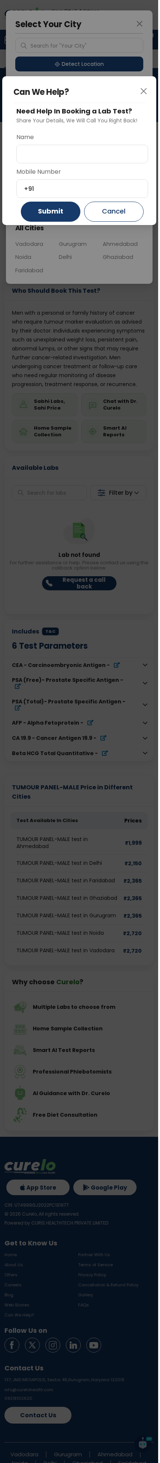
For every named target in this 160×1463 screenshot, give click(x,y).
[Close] (146, 95)
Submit (50, 211)
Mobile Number (38, 171)
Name (25, 137)
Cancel (113, 211)
